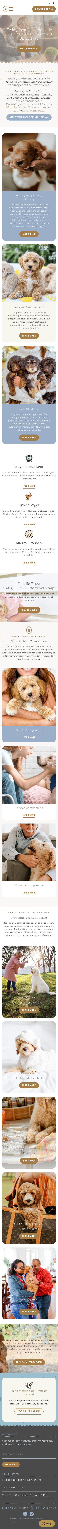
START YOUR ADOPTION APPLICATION (29, 117)
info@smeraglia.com (22, 1480)
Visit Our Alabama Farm (25, 1495)
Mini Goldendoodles (19, 107)
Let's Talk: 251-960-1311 (29, 1362)
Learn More (29, 335)
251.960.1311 (12, 1487)
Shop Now (29, 1160)
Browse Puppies (44, 8)
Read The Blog (29, 609)
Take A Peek (29, 233)
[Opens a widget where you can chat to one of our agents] (47, 1524)
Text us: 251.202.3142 (29, 1411)
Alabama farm (35, 110)
